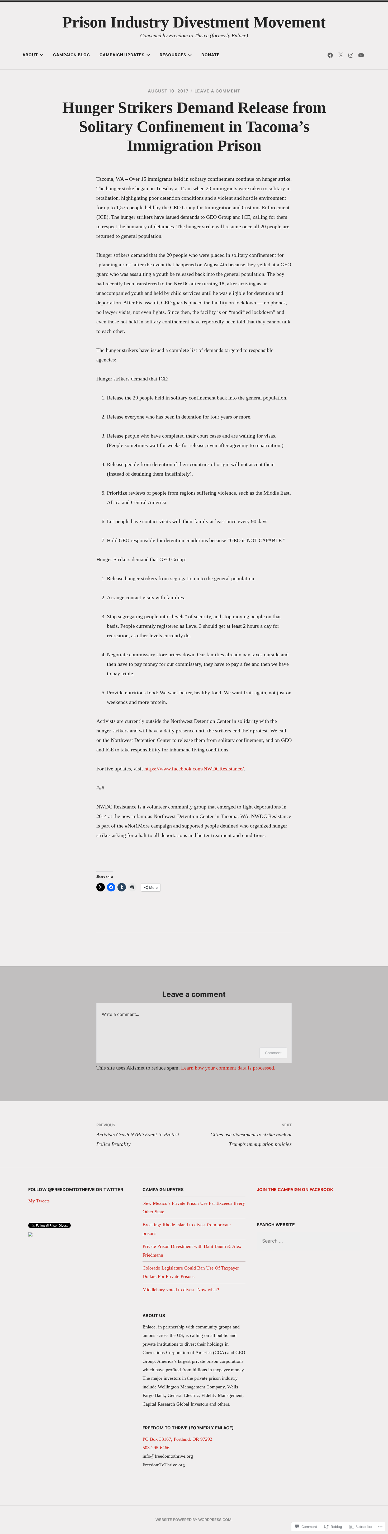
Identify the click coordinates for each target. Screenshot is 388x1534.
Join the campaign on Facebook (295, 1189)
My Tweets (39, 1200)
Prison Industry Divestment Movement (194, 22)
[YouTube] (361, 55)
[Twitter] (340, 55)
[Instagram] (350, 55)
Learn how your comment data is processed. (228, 1068)
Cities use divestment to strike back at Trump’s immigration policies (251, 1135)
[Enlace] (30, 1235)
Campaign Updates (122, 54)
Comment (273, 1052)
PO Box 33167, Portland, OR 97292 (177, 1439)
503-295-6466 (156, 1447)
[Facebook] (330, 55)
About (30, 54)
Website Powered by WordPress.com (193, 1519)
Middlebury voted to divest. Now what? (181, 1289)
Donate (210, 54)
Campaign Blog (71, 54)
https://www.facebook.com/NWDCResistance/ (193, 768)
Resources (173, 54)
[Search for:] (308, 1241)
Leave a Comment (217, 91)
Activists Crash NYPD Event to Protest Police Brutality (137, 1135)
